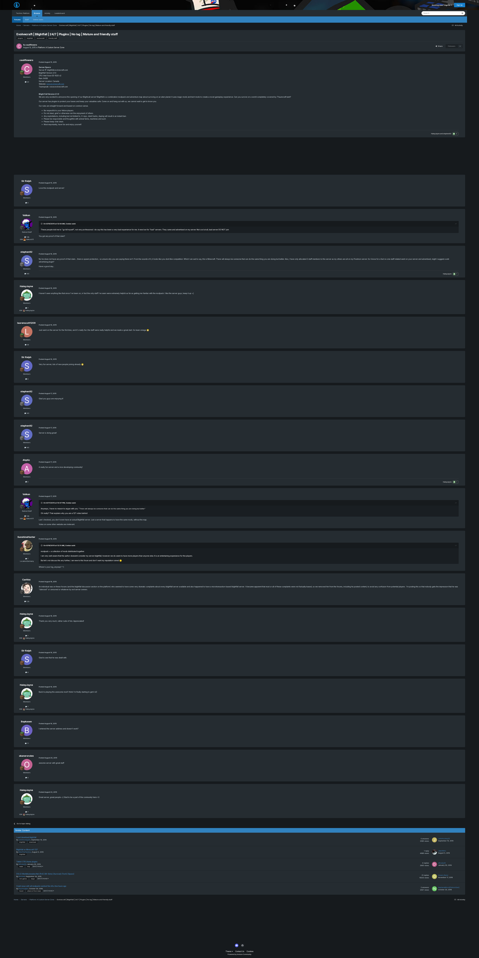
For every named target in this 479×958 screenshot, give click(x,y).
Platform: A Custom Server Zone (51, 47)
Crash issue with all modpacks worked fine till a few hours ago (41, 886)
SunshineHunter (26, 537)
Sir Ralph (26, 181)
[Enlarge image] (148, 330)
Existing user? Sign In (441, 5)
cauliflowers (31, 45)
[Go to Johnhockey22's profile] (434, 839)
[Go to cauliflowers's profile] (19, 46)
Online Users (38, 20)
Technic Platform (22, 13)
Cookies (250, 951)
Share (440, 46)
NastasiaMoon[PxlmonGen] (448, 887)
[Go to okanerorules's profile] (26, 764)
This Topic (452, 13)
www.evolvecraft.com (55, 84)
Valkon (26, 215)
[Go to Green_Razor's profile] (434, 876)
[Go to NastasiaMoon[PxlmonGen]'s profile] (434, 888)
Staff (27, 20)
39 (27, 345)
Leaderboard (60, 13)
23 (27, 82)
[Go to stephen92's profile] (26, 260)
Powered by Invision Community (239, 954)
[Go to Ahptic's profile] (26, 468)
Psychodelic (23, 889)
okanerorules (26, 756)
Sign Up (460, 5)
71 (28, 743)
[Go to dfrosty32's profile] (434, 864)
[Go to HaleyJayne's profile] (26, 295)
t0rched (22, 876)
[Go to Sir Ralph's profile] (26, 189)
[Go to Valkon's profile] (26, 224)
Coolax (68, 224)
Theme (229, 951)
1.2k (27, 601)
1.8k (27, 237)
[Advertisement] (59, 157)
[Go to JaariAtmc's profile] (434, 852)
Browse (37, 13)
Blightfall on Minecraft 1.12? (27, 850)
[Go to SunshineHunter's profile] (26, 545)
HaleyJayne (435, 134)
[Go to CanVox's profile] (26, 588)
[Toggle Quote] (42, 224)
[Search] (462, 13)
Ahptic (26, 460)
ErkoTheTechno (25, 852)
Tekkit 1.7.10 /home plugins (26, 862)
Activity (47, 13)
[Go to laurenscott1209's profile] (26, 331)
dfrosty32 (22, 864)
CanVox (26, 579)
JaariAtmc (442, 851)
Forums (17, 20)
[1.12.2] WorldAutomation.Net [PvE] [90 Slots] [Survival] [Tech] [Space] (45, 874)
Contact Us (239, 951)
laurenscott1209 (26, 323)
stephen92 (447, 134)
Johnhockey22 (24, 840)
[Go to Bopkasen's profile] (26, 730)
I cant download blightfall (26, 837)
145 (27, 274)
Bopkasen (26, 721)
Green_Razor (443, 875)
